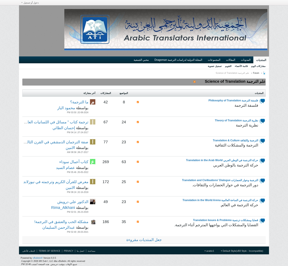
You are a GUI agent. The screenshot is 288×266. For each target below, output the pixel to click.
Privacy (68, 251)
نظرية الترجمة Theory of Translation (236, 120)
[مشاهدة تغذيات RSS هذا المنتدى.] (138, 102)
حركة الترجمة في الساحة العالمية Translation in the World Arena (220, 200)
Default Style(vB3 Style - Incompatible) (242, 251)
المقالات (230, 59)
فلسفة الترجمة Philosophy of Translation (233, 100)
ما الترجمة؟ (79, 102)
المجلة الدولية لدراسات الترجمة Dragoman (178, 59)
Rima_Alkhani (63, 207)
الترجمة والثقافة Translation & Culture (235, 140)
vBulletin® (38, 258)
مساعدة (91, 251)
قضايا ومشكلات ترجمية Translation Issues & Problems (225, 220)
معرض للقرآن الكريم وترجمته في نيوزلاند (55, 182)
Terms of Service (49, 251)
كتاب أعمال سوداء (73, 162)
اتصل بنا (80, 251)
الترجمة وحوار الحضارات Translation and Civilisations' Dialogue (220, 180)
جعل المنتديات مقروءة (144, 240)
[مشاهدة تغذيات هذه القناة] (195, 81)
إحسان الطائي (63, 128)
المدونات (245, 59)
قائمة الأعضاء (241, 66)
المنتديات (261, 59)
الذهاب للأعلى (28, 251)
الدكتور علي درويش (72, 202)
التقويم (228, 66)
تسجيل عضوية (215, 66)
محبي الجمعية (141, 59)
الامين (70, 147)
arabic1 (210, 251)
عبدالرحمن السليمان (58, 227)
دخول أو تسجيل (31, 2)
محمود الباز (66, 108)
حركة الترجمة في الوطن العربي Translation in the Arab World (222, 160)
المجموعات (214, 59)
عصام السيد (65, 167)
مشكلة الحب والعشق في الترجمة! (61, 222)
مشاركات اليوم (258, 66)
